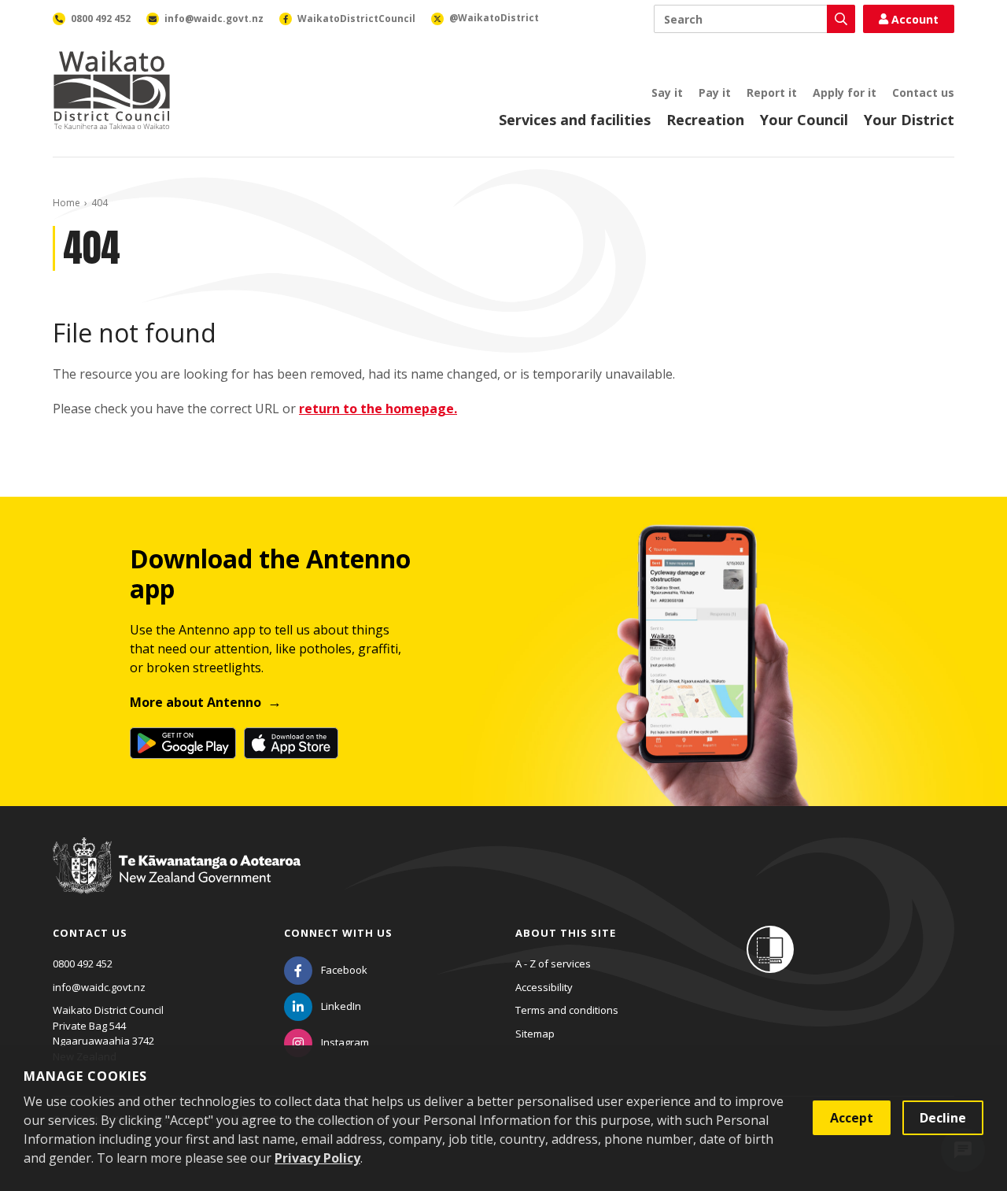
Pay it (715, 92)
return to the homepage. (378, 408)
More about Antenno (195, 702)
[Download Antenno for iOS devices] (291, 743)
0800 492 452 (83, 963)
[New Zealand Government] (177, 880)
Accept (851, 1117)
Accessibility (544, 987)
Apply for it (844, 92)
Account (915, 19)
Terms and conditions (566, 1010)
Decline (943, 1117)
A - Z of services (553, 963)
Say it (667, 92)
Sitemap (535, 1033)
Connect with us (338, 933)
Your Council (804, 119)
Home (66, 202)
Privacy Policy (317, 1158)
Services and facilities (575, 119)
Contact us (923, 92)
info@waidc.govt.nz (99, 987)
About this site (565, 933)
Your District (909, 119)
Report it (772, 92)
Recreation (705, 119)
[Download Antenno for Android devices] (183, 743)
